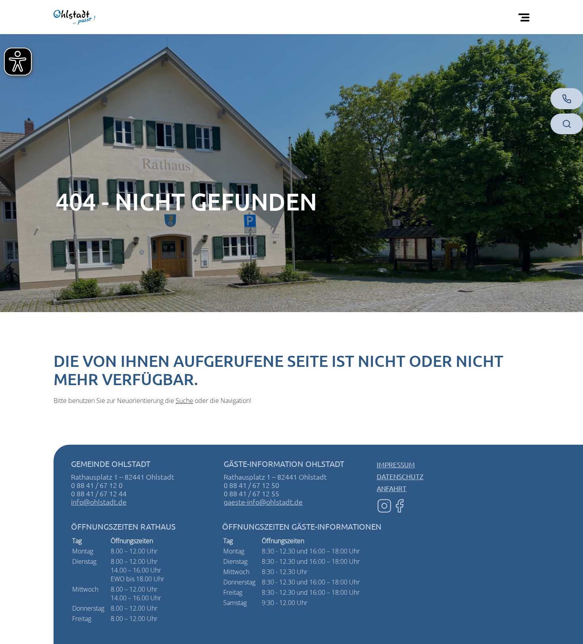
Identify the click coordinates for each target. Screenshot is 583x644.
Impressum (396, 464)
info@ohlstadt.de (99, 501)
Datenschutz (400, 476)
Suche (184, 400)
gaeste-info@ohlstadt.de (263, 501)
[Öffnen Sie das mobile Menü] (525, 17)
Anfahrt (392, 488)
